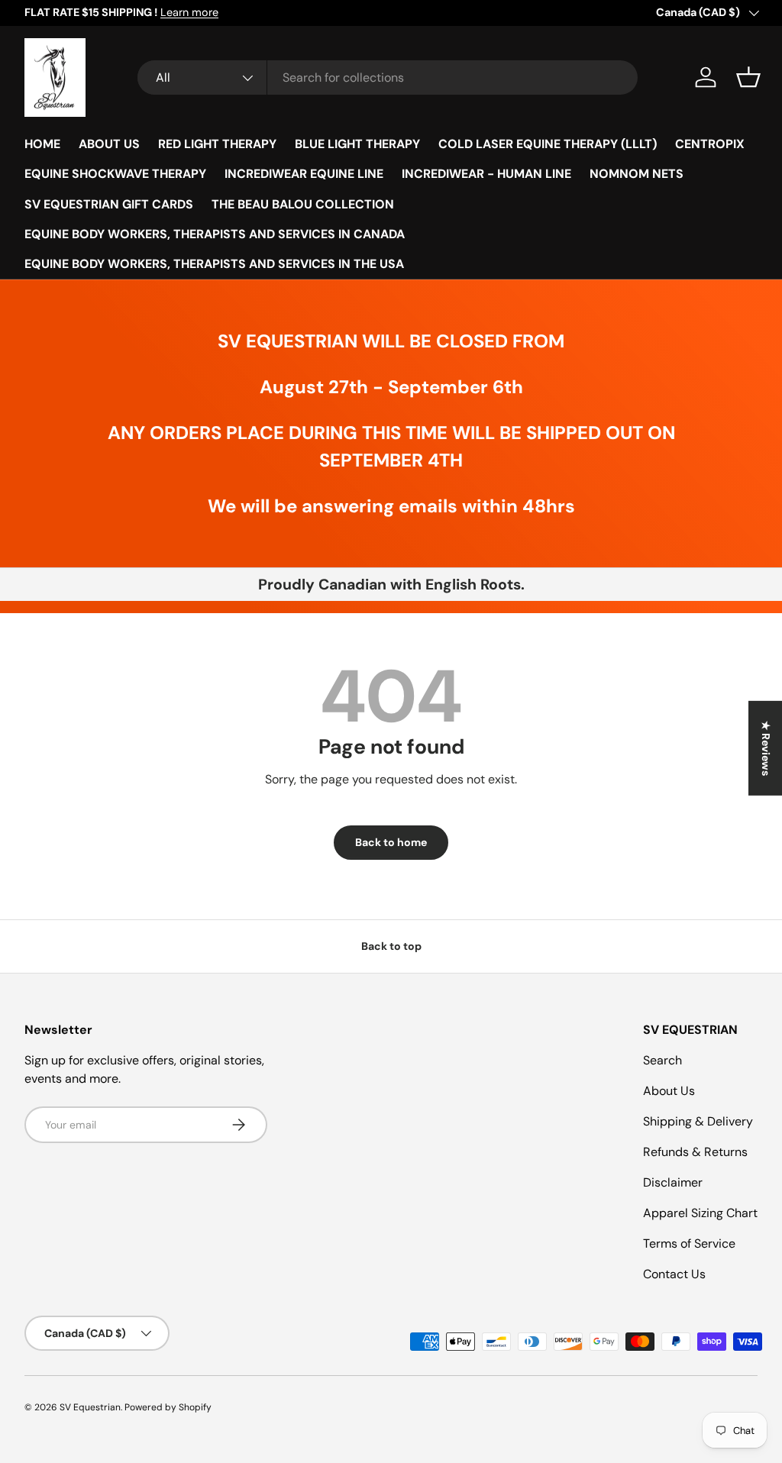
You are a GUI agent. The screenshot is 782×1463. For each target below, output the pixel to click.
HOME (42, 144)
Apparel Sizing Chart (700, 1213)
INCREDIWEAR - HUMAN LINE (486, 174)
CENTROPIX (710, 144)
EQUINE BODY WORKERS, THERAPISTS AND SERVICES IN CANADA (214, 234)
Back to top (391, 946)
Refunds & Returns (695, 1152)
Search (662, 1060)
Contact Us (674, 1274)
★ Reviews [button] (766, 748)
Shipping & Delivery (698, 1121)
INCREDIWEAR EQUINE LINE (304, 174)
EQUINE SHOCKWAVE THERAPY (115, 174)
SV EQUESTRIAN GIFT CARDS (108, 204)
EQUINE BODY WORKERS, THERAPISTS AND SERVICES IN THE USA (214, 264)
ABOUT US (109, 144)
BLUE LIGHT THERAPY (357, 144)
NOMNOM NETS (636, 174)
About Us (669, 1091)
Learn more (189, 12)
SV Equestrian (90, 1407)
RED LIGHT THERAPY (217, 144)
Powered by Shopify (168, 1407)
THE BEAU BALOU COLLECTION (303, 204)
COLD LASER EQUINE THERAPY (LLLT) (547, 144)
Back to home (391, 842)
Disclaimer (673, 1182)
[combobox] (387, 77)
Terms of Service (689, 1243)
